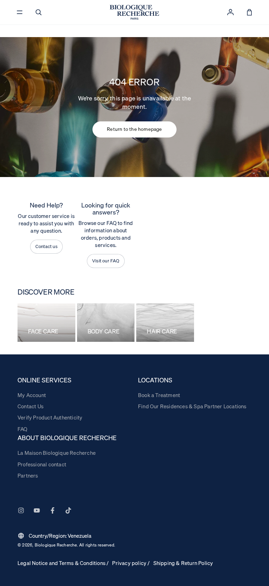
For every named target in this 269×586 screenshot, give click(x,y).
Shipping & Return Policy (183, 563)
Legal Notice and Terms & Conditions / (63, 563)
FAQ (23, 429)
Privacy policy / (131, 563)
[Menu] (19, 12)
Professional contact (42, 464)
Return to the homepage (134, 129)
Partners (28, 475)
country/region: (54, 535)
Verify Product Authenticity (50, 417)
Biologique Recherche (56, 545)
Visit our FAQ (105, 260)
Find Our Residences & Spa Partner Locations (192, 406)
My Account (32, 395)
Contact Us (30, 406)
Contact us (46, 246)
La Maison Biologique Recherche (57, 453)
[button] (38, 12)
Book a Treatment (159, 395)
